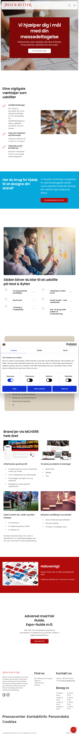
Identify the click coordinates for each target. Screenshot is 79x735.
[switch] (30, 380)
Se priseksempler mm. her (54, 200)
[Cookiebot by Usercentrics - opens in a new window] (68, 344)
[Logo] (18, 5)
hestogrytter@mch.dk (68, 680)
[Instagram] (8, 696)
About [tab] (65, 350)
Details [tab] (39, 350)
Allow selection (39, 389)
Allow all (64, 389)
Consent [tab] (14, 350)
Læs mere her (39, 641)
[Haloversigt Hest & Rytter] (20, 574)
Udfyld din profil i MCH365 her (15, 147)
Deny (14, 389)
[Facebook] (3, 696)
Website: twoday (71, 733)
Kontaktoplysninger (39, 51)
